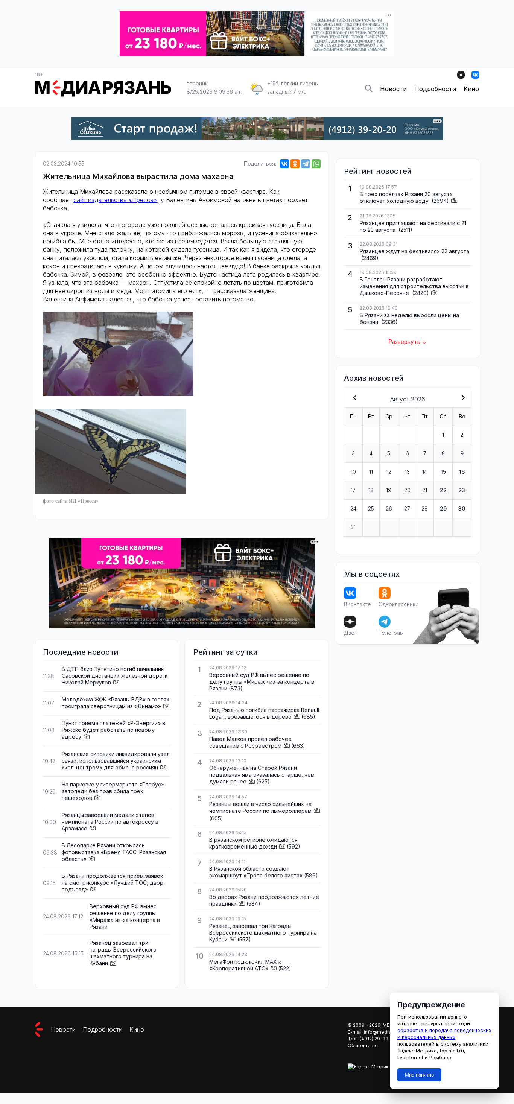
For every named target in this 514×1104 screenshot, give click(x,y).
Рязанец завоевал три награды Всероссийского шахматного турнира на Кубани (123, 953)
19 (388, 490)
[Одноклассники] (295, 163)
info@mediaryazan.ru (387, 1032)
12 (388, 471)
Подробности (435, 89)
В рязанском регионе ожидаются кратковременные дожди (253, 843)
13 (407, 471)
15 (443, 471)
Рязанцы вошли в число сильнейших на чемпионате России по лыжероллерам (260, 807)
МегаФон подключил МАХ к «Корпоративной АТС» (245, 965)
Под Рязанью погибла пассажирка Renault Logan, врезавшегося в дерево (264, 713)
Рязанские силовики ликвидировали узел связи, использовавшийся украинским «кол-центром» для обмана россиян (116, 761)
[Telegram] (305, 163)
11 (371, 471)
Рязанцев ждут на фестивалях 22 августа (414, 251)
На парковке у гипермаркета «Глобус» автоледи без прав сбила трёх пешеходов (113, 791)
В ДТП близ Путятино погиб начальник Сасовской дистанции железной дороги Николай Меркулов (115, 676)
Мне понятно (419, 1075)
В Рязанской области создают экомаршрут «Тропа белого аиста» (256, 872)
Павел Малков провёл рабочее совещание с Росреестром (250, 742)
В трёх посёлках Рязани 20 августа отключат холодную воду (406, 197)
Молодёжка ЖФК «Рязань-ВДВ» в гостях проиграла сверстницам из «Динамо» (115, 702)
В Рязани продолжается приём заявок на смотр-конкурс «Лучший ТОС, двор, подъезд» (113, 883)
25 (371, 508)
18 (371, 490)
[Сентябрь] (461, 398)
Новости (393, 89)
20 (407, 490)
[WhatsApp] (316, 163)
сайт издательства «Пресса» (115, 200)
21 (424, 490)
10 (353, 471)
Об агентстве (363, 1045)
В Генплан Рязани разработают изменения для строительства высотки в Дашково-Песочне (414, 286)
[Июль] (353, 398)
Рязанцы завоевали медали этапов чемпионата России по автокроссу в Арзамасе (110, 822)
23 (461, 490)
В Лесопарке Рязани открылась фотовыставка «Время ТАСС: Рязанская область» (114, 852)
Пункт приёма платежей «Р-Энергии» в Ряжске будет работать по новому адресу (113, 730)
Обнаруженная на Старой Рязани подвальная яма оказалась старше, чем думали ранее (262, 775)
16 (462, 471)
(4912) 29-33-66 (378, 1039)
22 (443, 490)
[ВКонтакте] (284, 163)
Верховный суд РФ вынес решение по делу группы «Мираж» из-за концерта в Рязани (125, 916)
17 (353, 490)
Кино (471, 89)
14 (424, 471)
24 (353, 508)
